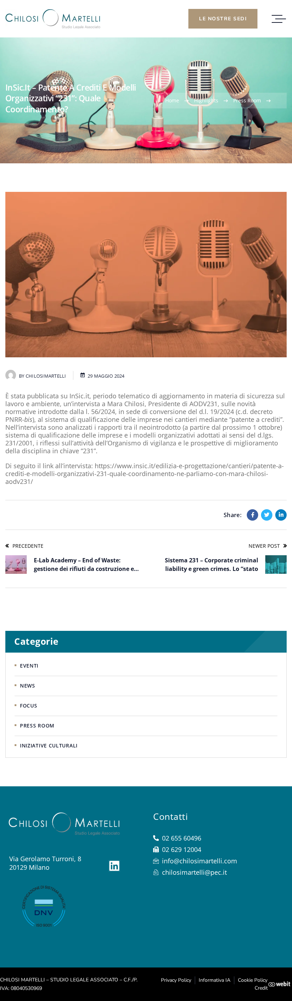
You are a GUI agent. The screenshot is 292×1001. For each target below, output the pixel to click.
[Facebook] (252, 515)
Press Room (247, 100)
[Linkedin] (281, 515)
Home (172, 100)
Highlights (206, 100)
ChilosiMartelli (46, 376)
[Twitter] (266, 515)
